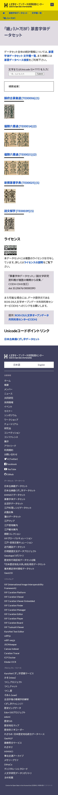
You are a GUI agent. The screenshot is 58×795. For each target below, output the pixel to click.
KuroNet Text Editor (14, 631)
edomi (7, 716)
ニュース (8, 393)
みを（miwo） (10, 677)
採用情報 (8, 402)
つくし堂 (8, 690)
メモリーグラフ (11, 760)
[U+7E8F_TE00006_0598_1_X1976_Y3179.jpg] (9, 117)
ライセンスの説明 (33, 262)
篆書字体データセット (18, 13)
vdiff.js (7, 635)
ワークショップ (11, 419)
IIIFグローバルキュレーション (18, 538)
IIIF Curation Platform (15, 592)
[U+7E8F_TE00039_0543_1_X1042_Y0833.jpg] (9, 230)
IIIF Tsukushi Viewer (14, 627)
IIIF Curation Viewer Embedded (19, 601)
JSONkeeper (10, 644)
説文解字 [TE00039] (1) (19, 211)
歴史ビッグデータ (12, 708)
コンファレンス (11, 437)
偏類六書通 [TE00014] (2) (20, 126)
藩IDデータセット (12, 516)
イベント (8, 406)
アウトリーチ (10, 445)
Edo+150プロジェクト (14, 712)
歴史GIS (8, 721)
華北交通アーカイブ (14, 755)
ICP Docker (10, 657)
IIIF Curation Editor (13, 614)
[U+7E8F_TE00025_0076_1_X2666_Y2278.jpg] (10, 202)
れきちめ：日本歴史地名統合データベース (24, 734)
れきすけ (8, 747)
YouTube (11, 469)
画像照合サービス (13, 742)
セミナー (8, 411)
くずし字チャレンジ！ (13, 703)
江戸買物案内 (11, 525)
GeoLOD (8, 573)
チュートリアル (11, 424)
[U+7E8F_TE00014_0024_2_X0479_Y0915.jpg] (23, 145)
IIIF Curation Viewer (14, 596)
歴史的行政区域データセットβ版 (19, 560)
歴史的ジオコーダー (14, 729)
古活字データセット (13, 503)
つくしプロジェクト (13, 682)
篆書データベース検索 (16, 59)
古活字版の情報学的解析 (16, 699)
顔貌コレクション (12, 534)
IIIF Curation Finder (13, 605)
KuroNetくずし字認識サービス (19, 673)
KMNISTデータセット (14, 494)
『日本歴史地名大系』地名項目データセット (24, 564)
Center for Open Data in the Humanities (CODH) (21, 785)
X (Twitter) (12, 459)
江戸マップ (9, 520)
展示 (6, 441)
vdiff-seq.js (9, 640)
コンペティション (12, 432)
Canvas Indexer (11, 648)
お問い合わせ (10, 454)
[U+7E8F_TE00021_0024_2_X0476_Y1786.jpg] (10, 174)
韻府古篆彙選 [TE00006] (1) (21, 98)
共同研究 (8, 398)
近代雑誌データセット (14, 547)
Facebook (11, 464)
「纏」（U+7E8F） (9, 18)
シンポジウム (10, 415)
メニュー (50, 4)
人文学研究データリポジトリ (18, 773)
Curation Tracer (12, 653)
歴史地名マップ (11, 725)
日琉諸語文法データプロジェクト (20, 551)
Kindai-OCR (10, 661)
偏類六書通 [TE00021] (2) (20, 154)
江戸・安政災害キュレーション (18, 542)
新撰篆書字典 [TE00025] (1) (21, 182)
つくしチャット (10, 686)
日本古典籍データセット (15, 486)
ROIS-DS (41, 785)
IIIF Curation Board (13, 622)
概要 (6, 385)
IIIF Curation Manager (15, 609)
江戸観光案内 (11, 529)
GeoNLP (8, 738)
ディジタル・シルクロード (16, 768)
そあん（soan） (10, 695)
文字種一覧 (37, 13)
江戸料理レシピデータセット (17, 507)
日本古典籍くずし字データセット (22, 339)
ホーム (7, 380)
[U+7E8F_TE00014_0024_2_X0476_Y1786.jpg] (10, 145)
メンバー (8, 389)
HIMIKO (8, 751)
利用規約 (8, 450)
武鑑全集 (8, 512)
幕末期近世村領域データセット (19, 568)
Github (10, 474)
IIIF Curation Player (13, 618)
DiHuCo (8, 764)
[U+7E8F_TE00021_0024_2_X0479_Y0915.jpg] (23, 174)
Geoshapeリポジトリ (14, 555)
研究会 (7, 428)
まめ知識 (8, 777)
